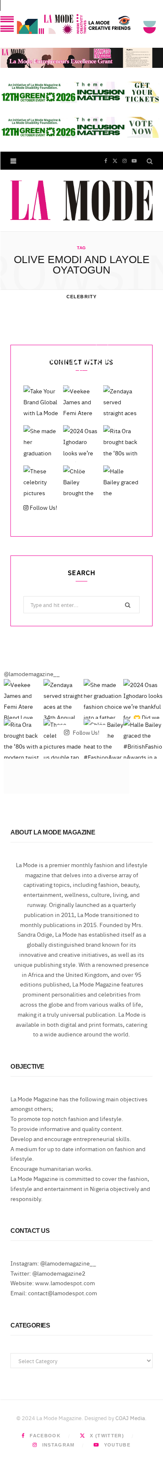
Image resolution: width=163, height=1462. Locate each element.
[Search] (150, 160)
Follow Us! (42, 507)
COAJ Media (130, 1417)
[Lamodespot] (81, 201)
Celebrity (81, 296)
